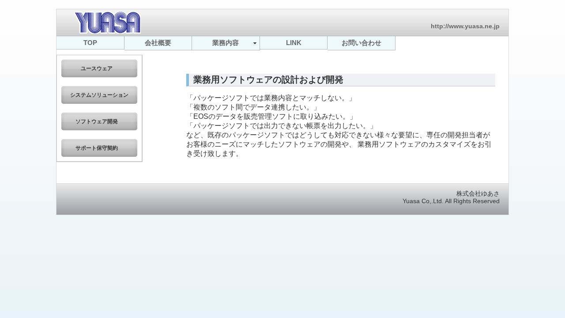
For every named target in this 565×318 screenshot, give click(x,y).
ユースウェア (99, 68)
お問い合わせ (361, 42)
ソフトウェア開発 (99, 121)
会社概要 (158, 42)
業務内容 (225, 42)
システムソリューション (99, 95)
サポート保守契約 (99, 148)
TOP (90, 42)
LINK (293, 42)
